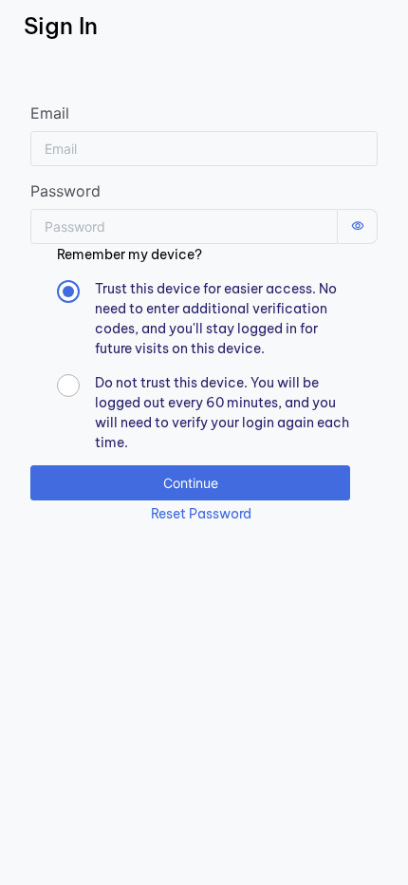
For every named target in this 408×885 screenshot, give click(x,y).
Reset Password (201, 513)
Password (65, 190)
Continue (190, 483)
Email (49, 113)
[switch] (358, 226)
